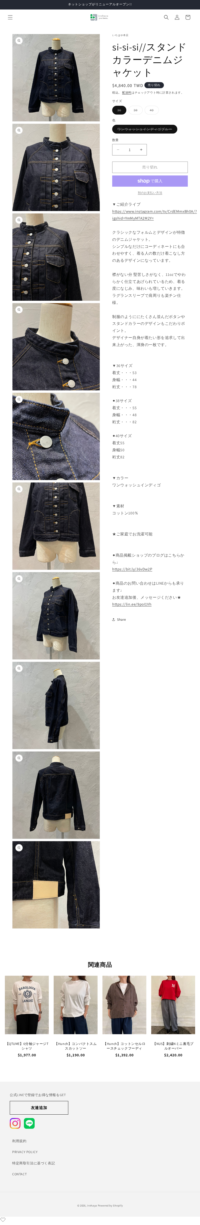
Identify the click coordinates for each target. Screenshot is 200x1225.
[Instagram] (15, 1123)
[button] (10, 17)
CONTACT (19, 1174)
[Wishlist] (3, 1220)
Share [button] (121, 619)
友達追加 (39, 1107)
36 (121, 111)
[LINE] (29, 1123)
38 (137, 111)
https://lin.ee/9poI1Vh (131, 604)
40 (153, 111)
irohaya (92, 1205)
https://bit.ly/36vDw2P (132, 569)
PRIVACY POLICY (25, 1152)
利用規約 (19, 1141)
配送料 (126, 92)
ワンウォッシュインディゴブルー (146, 130)
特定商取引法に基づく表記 (33, 1163)
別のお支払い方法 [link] (150, 192)
